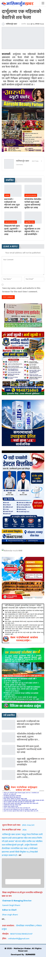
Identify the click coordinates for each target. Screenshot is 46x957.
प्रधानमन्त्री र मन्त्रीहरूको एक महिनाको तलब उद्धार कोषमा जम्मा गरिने (28, 724)
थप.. (3, 919)
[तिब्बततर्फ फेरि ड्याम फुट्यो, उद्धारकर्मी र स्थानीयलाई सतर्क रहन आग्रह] (13, 217)
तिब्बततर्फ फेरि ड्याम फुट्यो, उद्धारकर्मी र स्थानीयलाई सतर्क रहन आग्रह (29, 749)
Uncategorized (30, 195)
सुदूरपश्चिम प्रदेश (29, 222)
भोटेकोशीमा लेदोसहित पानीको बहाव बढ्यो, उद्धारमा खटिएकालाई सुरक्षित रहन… (29, 737)
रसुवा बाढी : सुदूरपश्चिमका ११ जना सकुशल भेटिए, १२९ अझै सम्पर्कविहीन (30, 762)
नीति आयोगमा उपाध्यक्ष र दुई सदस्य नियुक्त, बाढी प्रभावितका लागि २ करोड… (29, 774)
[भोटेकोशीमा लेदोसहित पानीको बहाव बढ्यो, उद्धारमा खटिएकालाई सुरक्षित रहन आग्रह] (33, 191)
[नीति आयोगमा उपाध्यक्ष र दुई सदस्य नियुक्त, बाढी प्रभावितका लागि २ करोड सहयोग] (8, 775)
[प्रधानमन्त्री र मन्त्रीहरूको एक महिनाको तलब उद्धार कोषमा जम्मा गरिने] (13, 191)
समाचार (7, 195)
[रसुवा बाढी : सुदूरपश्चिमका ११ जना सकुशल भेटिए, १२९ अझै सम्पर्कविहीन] (33, 217)
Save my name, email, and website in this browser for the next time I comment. (21, 289)
